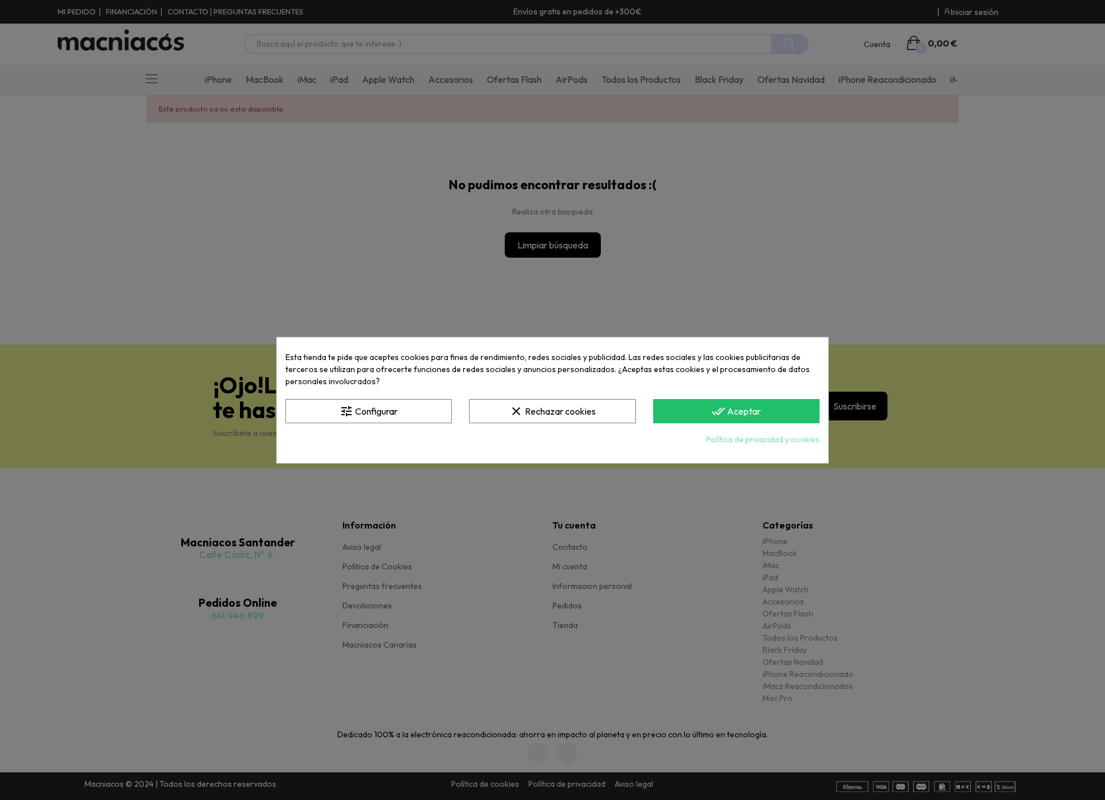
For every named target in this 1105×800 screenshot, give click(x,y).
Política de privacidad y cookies (763, 439)
